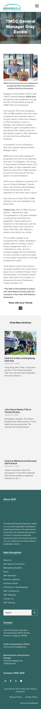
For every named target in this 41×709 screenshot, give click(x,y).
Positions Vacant (10, 583)
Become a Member (11, 579)
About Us (7, 560)
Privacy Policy (15, 697)
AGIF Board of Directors (14, 564)
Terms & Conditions (29, 703)
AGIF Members (9, 575)
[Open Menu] (37, 6)
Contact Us (8, 599)
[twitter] (16, 681)
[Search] (34, 613)
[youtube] (21, 681)
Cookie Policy (31, 697)
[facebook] (11, 681)
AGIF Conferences (11, 591)
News (5, 572)
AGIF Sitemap (9, 602)
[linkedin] (5, 681)
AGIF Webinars (9, 595)
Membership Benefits (12, 568)
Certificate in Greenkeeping (15, 587)
